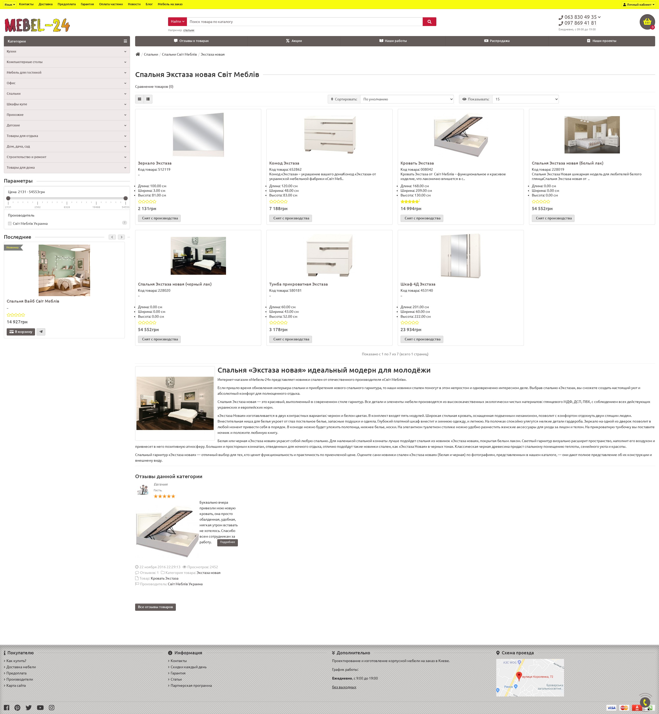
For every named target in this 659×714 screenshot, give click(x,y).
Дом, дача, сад (18, 146)
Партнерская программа (191, 685)
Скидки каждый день (188, 667)
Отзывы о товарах (194, 41)
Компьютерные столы (24, 62)
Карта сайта (16, 685)
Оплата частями (111, 4)
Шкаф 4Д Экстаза (418, 284)
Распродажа (500, 41)
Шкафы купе (17, 104)
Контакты (26, 4)
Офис (11, 83)
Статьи (176, 679)
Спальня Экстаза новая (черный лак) (175, 284)
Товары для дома (21, 167)
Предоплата (67, 4)
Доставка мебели (21, 667)
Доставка (46, 4)
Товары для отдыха (22, 136)
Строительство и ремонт (26, 157)
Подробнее (227, 542)
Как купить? (16, 661)
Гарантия (87, 4)
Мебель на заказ (170, 4)
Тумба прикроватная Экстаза (298, 284)
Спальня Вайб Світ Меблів (33, 301)
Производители (19, 679)
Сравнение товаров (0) (154, 86)
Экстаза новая (209, 573)
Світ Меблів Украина (69, 223)
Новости (134, 4)
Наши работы (396, 41)
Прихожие (15, 115)
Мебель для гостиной (24, 72)
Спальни (14, 94)
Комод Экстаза (284, 163)
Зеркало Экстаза (155, 163)
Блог (149, 4)
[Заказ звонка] (645, 702)
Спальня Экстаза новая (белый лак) (567, 163)
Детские (13, 125)
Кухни (11, 51)
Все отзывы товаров (155, 607)
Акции (297, 41)
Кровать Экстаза (417, 163)
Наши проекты (604, 41)
